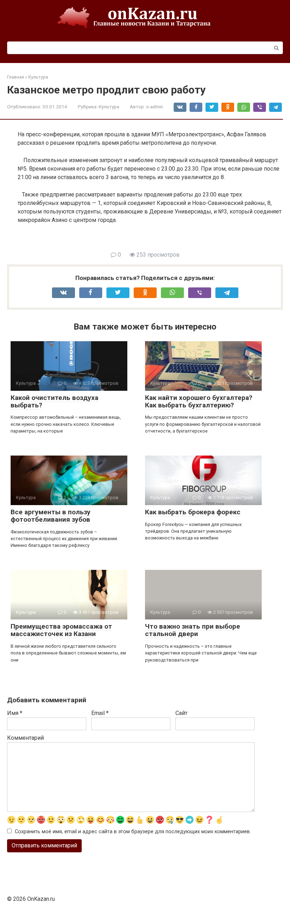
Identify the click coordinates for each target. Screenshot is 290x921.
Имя (14, 713)
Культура (109, 106)
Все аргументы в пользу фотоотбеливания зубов (51, 516)
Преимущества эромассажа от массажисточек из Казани (61, 630)
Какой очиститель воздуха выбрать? (54, 401)
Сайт (181, 713)
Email (100, 713)
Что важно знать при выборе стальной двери (192, 630)
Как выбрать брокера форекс (192, 512)
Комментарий (25, 737)
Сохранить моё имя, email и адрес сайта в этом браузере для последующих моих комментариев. (133, 832)
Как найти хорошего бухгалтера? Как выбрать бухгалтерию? (198, 401)
